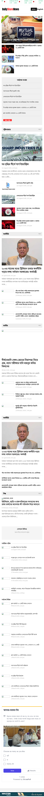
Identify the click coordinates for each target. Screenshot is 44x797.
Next (40, 29)
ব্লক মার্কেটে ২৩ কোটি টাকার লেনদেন (21, 603)
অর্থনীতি (6, 234)
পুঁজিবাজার (7, 130)
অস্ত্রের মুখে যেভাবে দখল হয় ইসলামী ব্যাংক (23, 557)
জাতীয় (5, 326)
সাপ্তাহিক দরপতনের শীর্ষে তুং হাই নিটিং (18, 40)
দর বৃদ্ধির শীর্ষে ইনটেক (17, 676)
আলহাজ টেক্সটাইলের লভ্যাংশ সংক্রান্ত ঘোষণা (23, 578)
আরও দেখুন (7, 120)
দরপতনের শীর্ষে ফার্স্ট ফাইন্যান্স (19, 665)
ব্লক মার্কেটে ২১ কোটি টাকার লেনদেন (21, 655)
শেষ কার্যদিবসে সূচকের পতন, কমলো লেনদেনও (24, 696)
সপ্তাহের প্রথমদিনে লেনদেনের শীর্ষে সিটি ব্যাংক (24, 634)
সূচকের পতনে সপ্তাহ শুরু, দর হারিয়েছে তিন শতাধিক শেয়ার (20, 102)
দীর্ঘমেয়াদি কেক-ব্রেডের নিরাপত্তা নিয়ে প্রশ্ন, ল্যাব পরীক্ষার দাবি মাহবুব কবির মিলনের (20, 363)
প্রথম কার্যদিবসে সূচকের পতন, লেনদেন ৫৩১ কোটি (25, 645)
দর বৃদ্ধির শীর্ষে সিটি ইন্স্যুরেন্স (18, 624)
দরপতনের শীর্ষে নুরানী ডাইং (11, 91)
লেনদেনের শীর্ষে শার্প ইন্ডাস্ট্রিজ (12, 96)
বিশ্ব (4, 494)
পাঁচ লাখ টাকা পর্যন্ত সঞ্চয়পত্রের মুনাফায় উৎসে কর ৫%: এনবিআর (21, 473)
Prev (4, 29)
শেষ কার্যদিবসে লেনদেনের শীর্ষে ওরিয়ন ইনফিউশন (25, 686)
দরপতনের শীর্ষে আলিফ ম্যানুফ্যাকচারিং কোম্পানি (24, 614)
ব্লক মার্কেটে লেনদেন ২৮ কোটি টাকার (14, 113)
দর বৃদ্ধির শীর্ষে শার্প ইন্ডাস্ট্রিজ (11, 85)
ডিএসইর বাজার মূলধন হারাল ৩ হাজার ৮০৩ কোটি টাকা (19, 107)
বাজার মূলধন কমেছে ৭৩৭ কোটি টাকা (27, 66)
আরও (39, 129)
